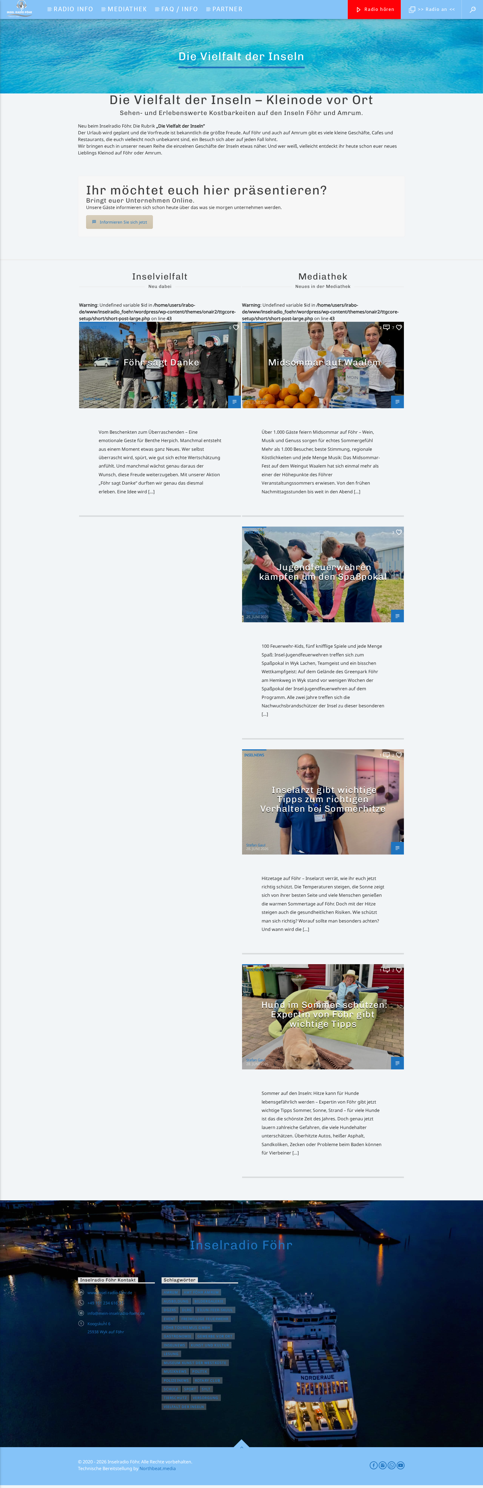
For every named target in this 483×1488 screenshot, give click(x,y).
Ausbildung (176, 1301)
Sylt (206, 1389)
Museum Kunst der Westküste (195, 1362)
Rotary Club (207, 1380)
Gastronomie (178, 1336)
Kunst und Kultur (210, 1345)
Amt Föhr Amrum (201, 1292)
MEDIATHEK (127, 9)
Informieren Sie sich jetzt (123, 222)
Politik (199, 1371)
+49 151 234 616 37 (105, 1303)
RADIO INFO (73, 9)
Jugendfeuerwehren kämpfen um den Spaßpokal (323, 572)
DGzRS (170, 1310)
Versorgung (206, 1397)
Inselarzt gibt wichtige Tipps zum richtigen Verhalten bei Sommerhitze (323, 799)
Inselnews (254, 327)
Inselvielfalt (93, 327)
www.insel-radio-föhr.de (109, 1292)
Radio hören (379, 9)
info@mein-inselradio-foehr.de (116, 1313)
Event (170, 1318)
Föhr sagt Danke (162, 362)
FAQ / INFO (179, 9)
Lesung (171, 1353)
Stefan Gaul (92, 398)
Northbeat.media (157, 1468)
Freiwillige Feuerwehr (205, 1318)
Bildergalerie (209, 1301)
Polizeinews (176, 1380)
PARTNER (227, 9)
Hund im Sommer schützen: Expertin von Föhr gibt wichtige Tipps (324, 1014)
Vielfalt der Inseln (184, 1406)
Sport (190, 1389)
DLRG (187, 1310)
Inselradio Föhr (241, 1244)
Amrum (171, 1292)
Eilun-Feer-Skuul (215, 1310)
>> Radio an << (435, 9)
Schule (171, 1389)
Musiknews (175, 1371)
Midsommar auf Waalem (324, 362)
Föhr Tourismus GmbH (187, 1327)
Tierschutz (175, 1397)
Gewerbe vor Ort (215, 1336)
